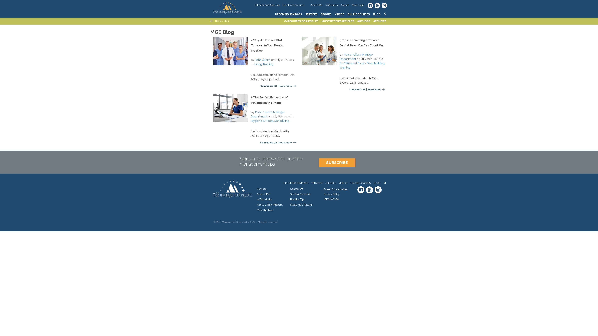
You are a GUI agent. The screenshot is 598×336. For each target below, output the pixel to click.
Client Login (358, 5)
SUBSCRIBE (337, 162)
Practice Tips (297, 199)
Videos (339, 14)
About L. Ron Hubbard (270, 204)
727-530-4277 (297, 5)
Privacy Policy (331, 194)
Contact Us (296, 188)
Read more (285, 86)
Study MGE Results (301, 204)
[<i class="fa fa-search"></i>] (385, 14)
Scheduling (281, 120)
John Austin (262, 59)
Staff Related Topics (353, 63)
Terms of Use (331, 199)
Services (311, 14)
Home (218, 21)
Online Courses (359, 14)
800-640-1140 (272, 5)
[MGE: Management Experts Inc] (232, 4)
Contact (345, 5)
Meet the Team (265, 210)
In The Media (264, 199)
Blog (376, 14)
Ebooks (326, 14)
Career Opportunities (335, 189)
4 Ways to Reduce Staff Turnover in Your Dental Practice (267, 45)
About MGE (316, 5)
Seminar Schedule (300, 194)
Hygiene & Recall (262, 120)
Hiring (258, 64)
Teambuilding (376, 63)
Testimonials (331, 5)
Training (268, 64)
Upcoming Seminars (288, 14)
